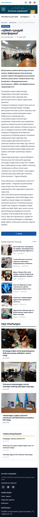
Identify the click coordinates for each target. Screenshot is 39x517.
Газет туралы (6, 496)
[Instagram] (26, 2)
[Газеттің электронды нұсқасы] (32, 11)
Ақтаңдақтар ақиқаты (28, 17)
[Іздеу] (34, 17)
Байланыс (4, 503)
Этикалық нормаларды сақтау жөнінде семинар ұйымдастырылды (18, 385)
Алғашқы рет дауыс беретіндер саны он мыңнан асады (18, 447)
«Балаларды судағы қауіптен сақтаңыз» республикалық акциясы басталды (18, 417)
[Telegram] (30, 2)
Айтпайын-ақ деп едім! (9, 17)
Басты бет (4, 22)
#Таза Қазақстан (6, 2)
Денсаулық (12, 22)
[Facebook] (34, 2)
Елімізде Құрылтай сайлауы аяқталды (18, 455)
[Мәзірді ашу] (3, 9)
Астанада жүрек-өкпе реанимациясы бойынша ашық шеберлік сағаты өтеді (19, 353)
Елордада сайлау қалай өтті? (14, 439)
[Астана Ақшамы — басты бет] (18, 9)
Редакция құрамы (7, 500)
